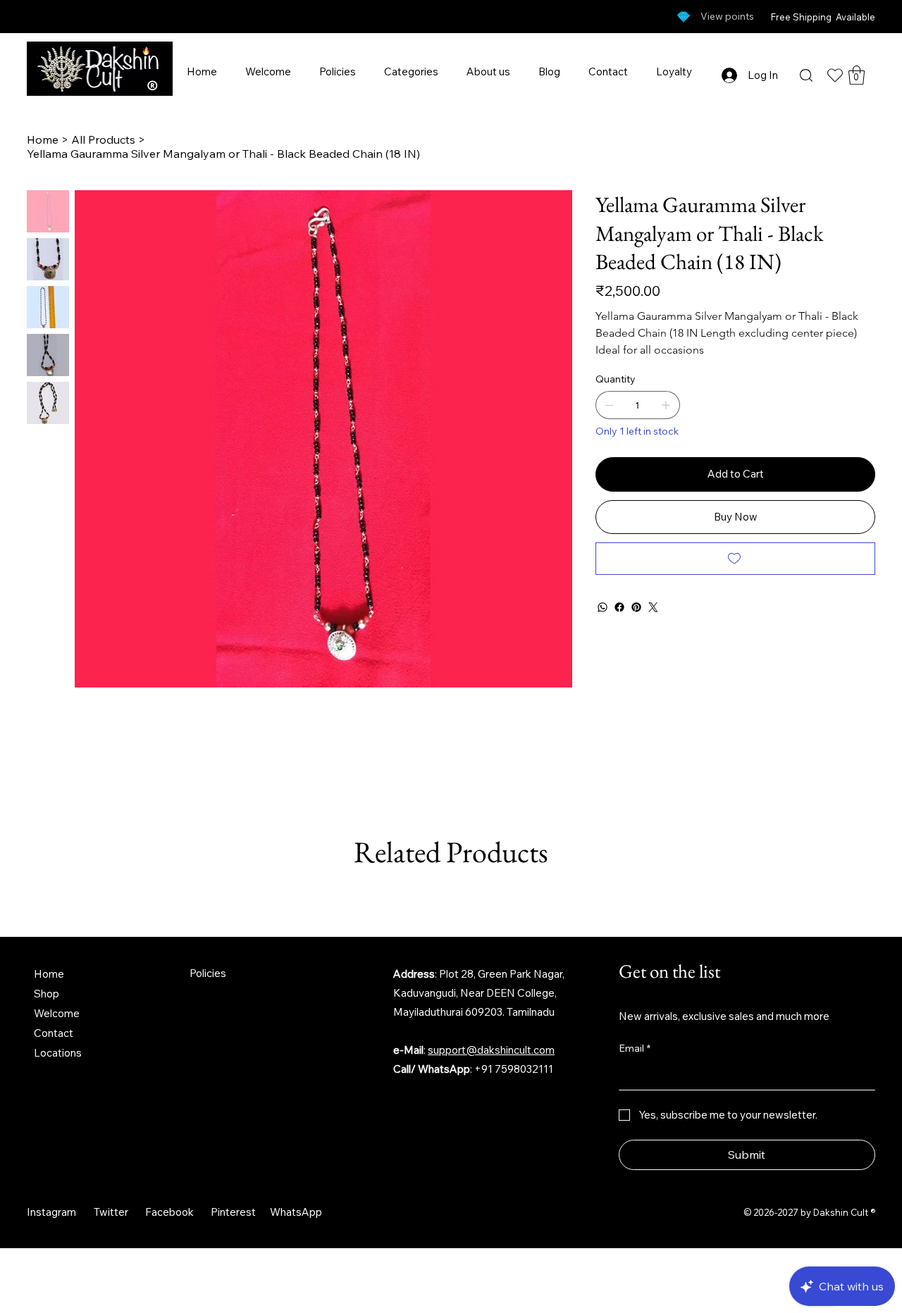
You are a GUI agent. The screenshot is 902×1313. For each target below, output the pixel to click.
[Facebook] (619, 607)
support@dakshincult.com (491, 1050)
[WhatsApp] (602, 607)
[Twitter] (653, 607)
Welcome (57, 1013)
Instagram (51, 1212)
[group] (451, 898)
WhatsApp (296, 1212)
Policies (208, 973)
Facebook (169, 1212)
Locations (58, 1052)
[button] (856, 75)
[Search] (806, 75)
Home (49, 974)
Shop (46, 993)
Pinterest (233, 1212)
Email (634, 1048)
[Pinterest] (636, 607)
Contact (53, 1033)
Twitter (111, 1212)
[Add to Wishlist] (735, 558)
